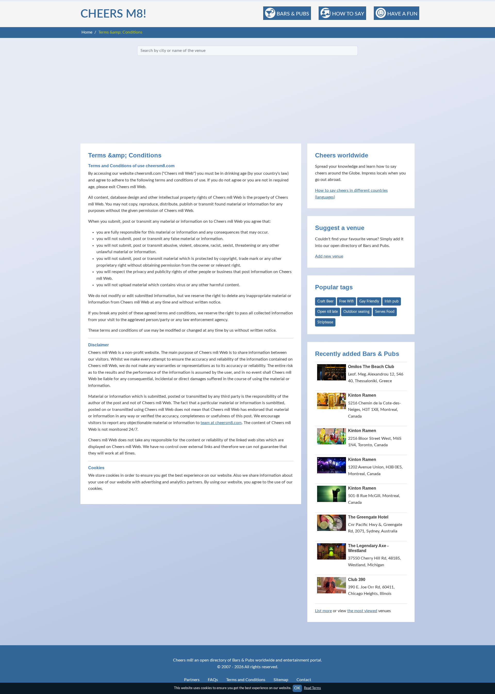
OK (297, 688)
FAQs (213, 680)
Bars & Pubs (292, 14)
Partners (192, 680)
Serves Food (384, 312)
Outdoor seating (356, 312)
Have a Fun (401, 14)
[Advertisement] (247, 99)
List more (323, 611)
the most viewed (362, 611)
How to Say (347, 14)
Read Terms (312, 688)
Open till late (327, 312)
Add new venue (329, 256)
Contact (303, 680)
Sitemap (281, 680)
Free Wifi (346, 301)
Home (86, 32)
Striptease (325, 322)
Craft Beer (325, 301)
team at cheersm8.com (221, 423)
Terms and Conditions (245, 680)
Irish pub (392, 301)
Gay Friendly (369, 301)
